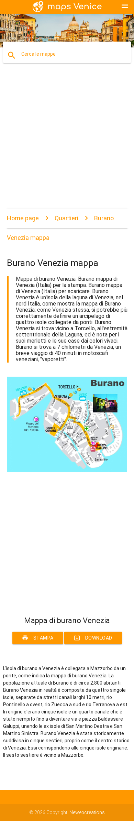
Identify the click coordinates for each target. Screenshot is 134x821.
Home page (23, 218)
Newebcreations (87, 812)
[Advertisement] (67, 142)
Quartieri (66, 218)
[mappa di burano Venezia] (67, 470)
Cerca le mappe (38, 54)
